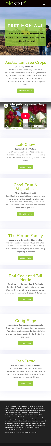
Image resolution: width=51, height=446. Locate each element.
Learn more (25, 167)
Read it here (25, 90)
